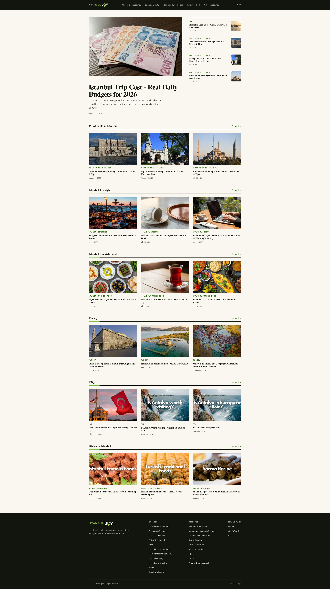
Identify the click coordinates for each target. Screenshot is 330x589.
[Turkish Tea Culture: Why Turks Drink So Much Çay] (165, 277)
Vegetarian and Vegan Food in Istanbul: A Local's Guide (112, 301)
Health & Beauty (156, 558)
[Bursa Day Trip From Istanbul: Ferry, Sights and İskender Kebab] (113, 341)
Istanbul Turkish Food (173, 5)
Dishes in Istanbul (212, 5)
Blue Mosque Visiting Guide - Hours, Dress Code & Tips (216, 173)
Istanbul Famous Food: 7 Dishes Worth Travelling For (112, 493)
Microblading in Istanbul (199, 535)
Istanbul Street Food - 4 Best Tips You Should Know (214, 301)
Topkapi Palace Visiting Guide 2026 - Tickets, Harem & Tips (162, 173)
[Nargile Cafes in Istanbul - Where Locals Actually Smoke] (113, 213)
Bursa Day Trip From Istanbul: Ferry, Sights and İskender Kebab (112, 365)
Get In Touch (234, 531)
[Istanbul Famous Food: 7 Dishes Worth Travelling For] (113, 469)
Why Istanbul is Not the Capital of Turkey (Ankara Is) (113, 429)
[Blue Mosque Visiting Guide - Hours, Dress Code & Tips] (217, 149)
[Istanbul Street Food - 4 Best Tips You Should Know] (217, 277)
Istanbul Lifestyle (153, 5)
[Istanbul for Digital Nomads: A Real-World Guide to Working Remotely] (217, 213)
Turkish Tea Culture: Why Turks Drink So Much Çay (164, 301)
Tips (190, 553)
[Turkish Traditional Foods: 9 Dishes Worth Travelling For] (165, 469)
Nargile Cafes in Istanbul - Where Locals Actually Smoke (112, 237)
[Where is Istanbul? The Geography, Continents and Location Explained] (217, 341)
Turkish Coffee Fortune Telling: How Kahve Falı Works (163, 237)
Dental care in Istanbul (159, 526)
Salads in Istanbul (196, 544)
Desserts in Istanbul (158, 531)
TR (240, 5)
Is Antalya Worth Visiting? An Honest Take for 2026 (163, 429)
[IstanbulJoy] (98, 5)
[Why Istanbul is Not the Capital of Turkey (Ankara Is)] (113, 405)
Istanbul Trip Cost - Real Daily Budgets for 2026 (133, 90)
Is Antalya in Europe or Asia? (207, 427)
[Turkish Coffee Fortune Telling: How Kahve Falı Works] (165, 213)
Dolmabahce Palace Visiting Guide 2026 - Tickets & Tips (112, 173)
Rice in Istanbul (195, 540)
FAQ (198, 5)
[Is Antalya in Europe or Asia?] (217, 405)
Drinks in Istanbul (157, 540)
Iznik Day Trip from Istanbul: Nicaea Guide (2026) (165, 363)
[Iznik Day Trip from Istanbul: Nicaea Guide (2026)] (165, 341)
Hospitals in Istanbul (158, 563)
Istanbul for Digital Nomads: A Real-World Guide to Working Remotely (216, 237)
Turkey (190, 5)
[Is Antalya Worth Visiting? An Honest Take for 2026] (165, 405)
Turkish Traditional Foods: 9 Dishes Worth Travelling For (161, 493)
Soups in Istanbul (196, 549)
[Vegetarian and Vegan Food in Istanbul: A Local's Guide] (113, 277)
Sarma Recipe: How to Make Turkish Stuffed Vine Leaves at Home (217, 493)
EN (237, 5)
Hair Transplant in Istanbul (160, 553)
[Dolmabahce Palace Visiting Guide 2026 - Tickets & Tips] (113, 149)
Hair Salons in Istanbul (159, 549)
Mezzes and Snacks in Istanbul (202, 531)
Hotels (152, 567)
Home (231, 526)
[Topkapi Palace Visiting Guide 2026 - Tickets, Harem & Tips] (165, 149)
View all (235, 126)
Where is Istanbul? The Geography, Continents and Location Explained (215, 365)
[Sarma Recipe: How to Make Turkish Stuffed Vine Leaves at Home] (217, 469)
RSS (230, 535)
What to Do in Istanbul (132, 5)
